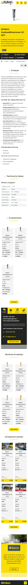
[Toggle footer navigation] (25, 582)
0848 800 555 (10, 332)
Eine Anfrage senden (14, 341)
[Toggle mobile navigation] (25, 2)
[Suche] (21, 3)
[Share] (21, 65)
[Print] (25, 65)
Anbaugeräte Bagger (20, 61)
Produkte (6, 61)
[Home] (1, 61)
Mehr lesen (14, 569)
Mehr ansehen (14, 429)
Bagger (12, 61)
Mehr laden (14, 302)
